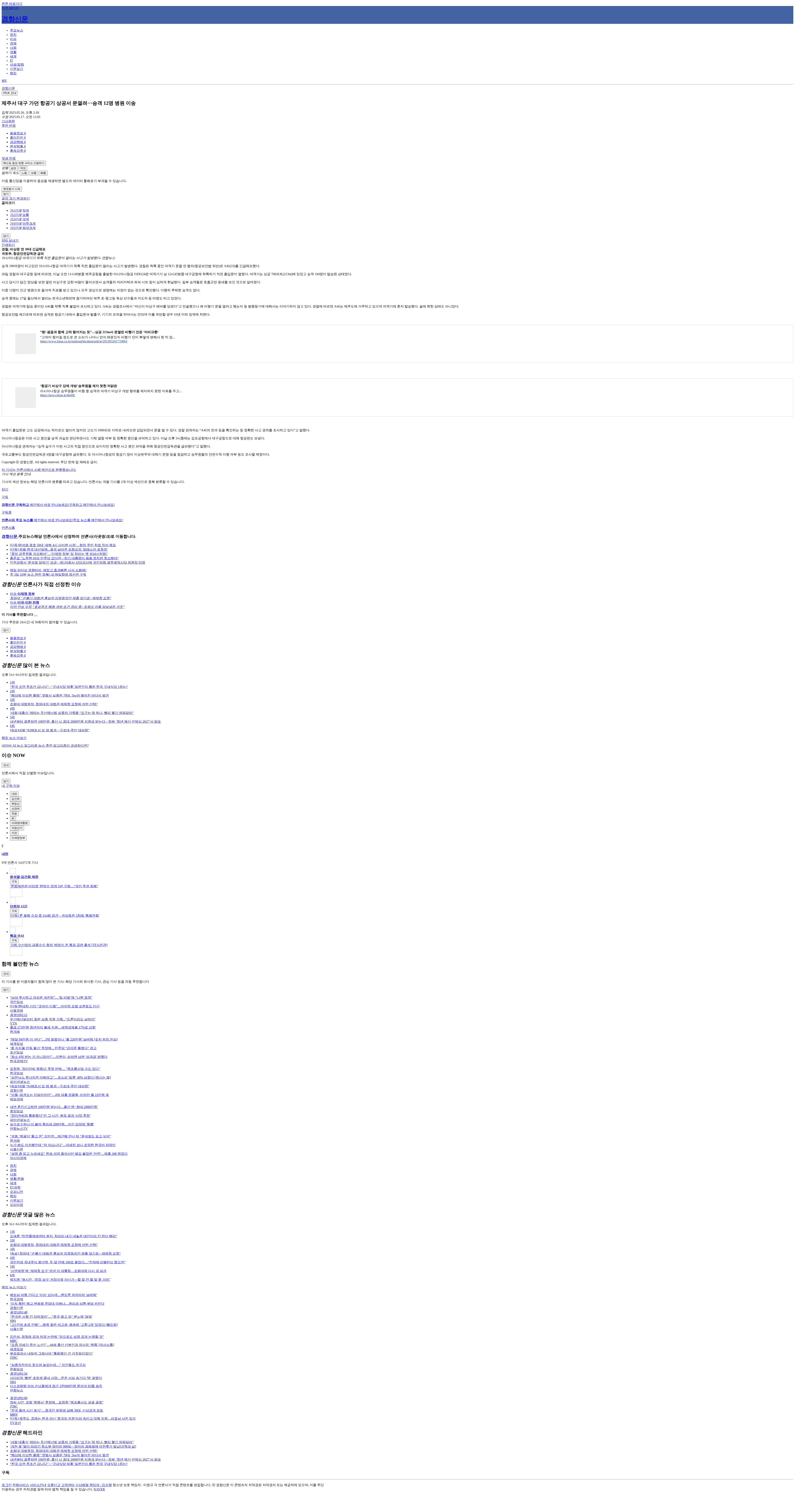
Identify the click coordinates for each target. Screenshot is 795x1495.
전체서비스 (20, 1485)
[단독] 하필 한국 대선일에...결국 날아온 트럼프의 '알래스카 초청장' (59, 549)
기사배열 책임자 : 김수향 (93, 1485)
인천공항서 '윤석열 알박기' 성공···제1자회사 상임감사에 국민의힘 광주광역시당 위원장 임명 (77, 562)
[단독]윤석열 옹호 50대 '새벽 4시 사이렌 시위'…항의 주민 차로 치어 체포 (63, 545)
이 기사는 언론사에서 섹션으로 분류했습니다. (39, 469)
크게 (25, 219)
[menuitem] (401, 133)
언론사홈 (8, 527)
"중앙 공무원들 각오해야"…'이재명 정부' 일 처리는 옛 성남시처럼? (58, 554)
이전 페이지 (10, 8)
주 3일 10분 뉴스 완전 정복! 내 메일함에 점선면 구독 (48, 574)
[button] (18, 133)
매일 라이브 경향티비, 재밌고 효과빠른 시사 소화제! (48, 570)
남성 (13, 168)
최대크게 (29, 228)
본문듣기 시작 (11, 188)
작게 (25, 210)
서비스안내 (38, 1485)
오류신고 (53, 1485)
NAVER (99, 1489)
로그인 (7, 1485)
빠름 (43, 173)
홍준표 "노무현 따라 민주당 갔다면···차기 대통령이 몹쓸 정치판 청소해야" (64, 558)
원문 (8, 121)
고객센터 (68, 1485)
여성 (23, 168)
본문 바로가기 (12, 3)
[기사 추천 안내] (35, 615)
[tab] (16, 30)
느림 (24, 173)
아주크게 (29, 223)
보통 (33, 173)
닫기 (5, 489)
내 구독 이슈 (11, 785)
